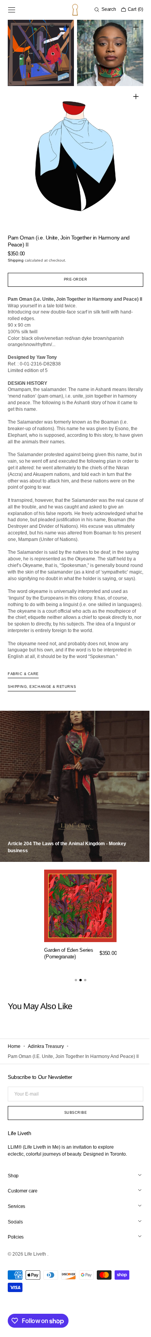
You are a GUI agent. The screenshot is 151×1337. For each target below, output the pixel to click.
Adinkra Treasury (46, 1057)
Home (14, 1057)
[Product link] (80, 927)
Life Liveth (35, 1272)
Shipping (16, 251)
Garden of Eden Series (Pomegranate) (68, 964)
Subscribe (72, 1130)
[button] (11, 9)
